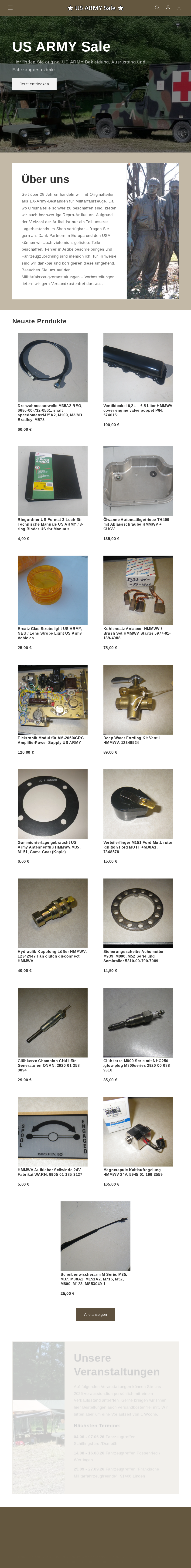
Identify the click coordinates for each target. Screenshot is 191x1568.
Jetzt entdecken (34, 84)
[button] (10, 8)
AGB (150, 1552)
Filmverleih (79, 1521)
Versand (103, 1557)
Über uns (43, 1521)
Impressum (166, 1552)
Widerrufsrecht (124, 1557)
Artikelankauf (126, 1521)
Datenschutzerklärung (126, 1552)
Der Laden (102, 1521)
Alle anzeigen (95, 1314)
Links (60, 1521)
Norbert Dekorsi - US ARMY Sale (52, 1552)
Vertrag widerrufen (157, 1521)
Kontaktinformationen (76, 1557)
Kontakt (24, 1521)
